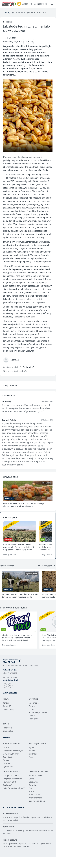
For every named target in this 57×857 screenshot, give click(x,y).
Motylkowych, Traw (11, 754)
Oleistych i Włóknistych (13, 750)
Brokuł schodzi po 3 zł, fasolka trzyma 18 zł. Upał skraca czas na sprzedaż (27, 818)
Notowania (7, 727)
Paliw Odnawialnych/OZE (14, 788)
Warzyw (6, 760)
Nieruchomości (35, 797)
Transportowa (35, 794)
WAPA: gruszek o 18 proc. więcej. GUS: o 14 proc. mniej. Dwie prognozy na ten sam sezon (27, 844)
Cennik (32, 715)
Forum (32, 706)
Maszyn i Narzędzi (11, 775)
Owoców (6, 763)
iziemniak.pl (8, 731)
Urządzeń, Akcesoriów (12, 778)
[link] (6, 12)
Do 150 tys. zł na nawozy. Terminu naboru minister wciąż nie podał (28, 831)
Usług (31, 778)
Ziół (30, 788)
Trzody (32, 750)
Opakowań (7, 785)
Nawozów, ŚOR (9, 782)
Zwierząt (32, 754)
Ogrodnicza (8, 766)
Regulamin (34, 718)
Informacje (20, 12)
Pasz (31, 757)
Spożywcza (33, 782)
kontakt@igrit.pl (10, 680)
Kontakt (6, 703)
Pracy (31, 791)
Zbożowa (6, 747)
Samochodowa (35, 775)
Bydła (31, 747)
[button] (19, 4)
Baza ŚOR (7, 706)
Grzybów (33, 785)
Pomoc (32, 709)
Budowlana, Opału (37, 801)
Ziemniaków (8, 757)
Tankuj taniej (8, 709)
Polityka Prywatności (38, 712)
